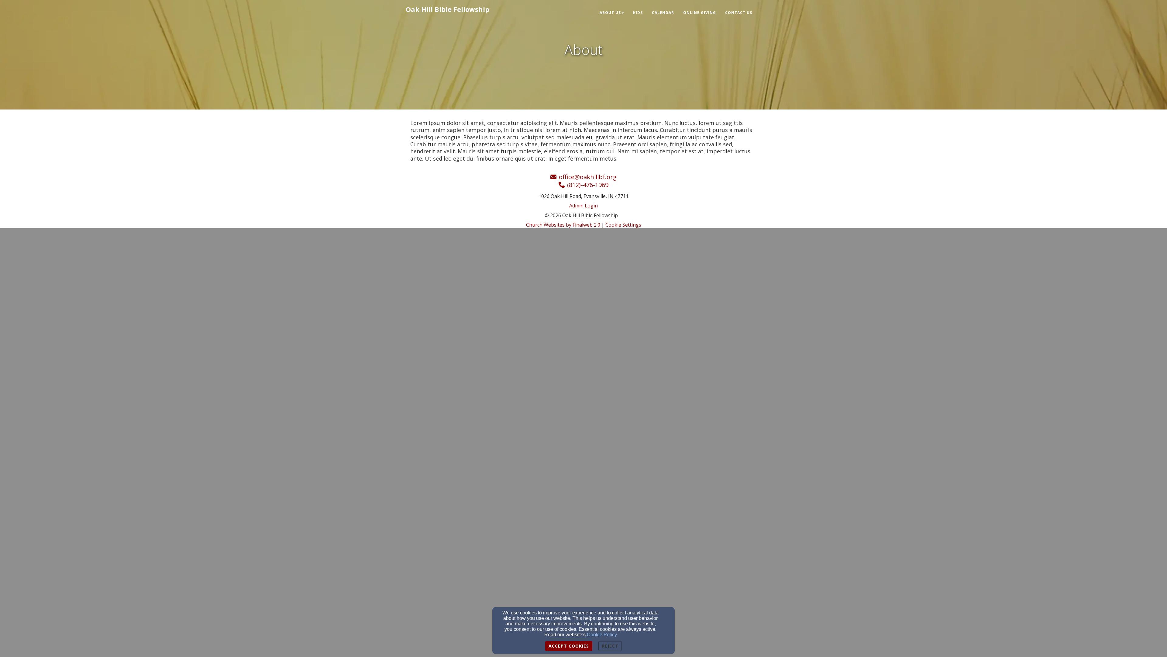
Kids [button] (638, 12)
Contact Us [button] (738, 12)
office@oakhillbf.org (588, 177)
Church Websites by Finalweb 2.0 (563, 224)
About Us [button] (610, 12)
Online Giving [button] (699, 12)
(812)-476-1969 (587, 185)
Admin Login (583, 205)
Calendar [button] (663, 12)
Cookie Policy (602, 634)
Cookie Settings (623, 224)
